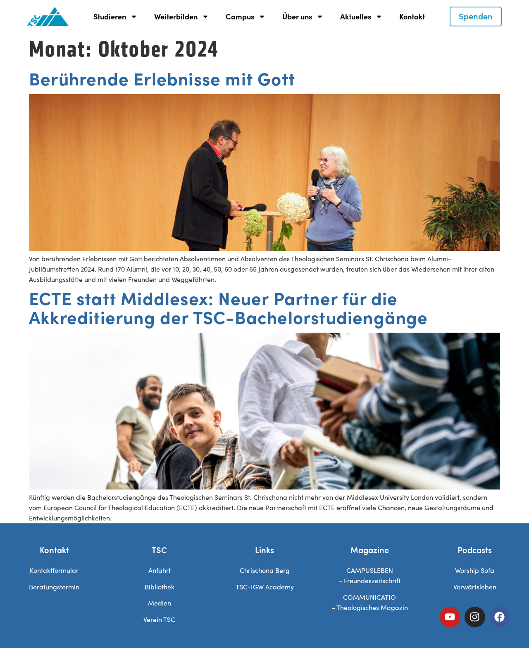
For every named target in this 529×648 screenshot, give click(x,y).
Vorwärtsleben (474, 586)
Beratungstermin (54, 586)
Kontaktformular (54, 570)
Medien (159, 602)
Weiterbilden (176, 16)
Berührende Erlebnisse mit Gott (162, 78)
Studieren (109, 16)
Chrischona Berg (265, 570)
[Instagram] (475, 617)
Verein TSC (159, 619)
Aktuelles (355, 16)
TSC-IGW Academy (265, 586)
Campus (240, 16)
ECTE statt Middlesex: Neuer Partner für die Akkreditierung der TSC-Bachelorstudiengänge (228, 307)
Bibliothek (159, 586)
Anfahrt (159, 570)
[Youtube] (450, 617)
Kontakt (412, 16)
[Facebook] (499, 617)
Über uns (297, 16)
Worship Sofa (474, 570)
